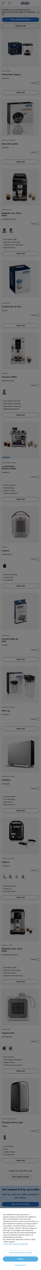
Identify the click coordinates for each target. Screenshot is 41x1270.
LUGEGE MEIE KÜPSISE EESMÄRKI (15, 1244)
